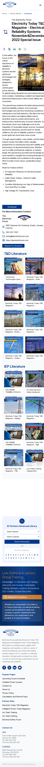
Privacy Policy (8, 693)
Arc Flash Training (9, 712)
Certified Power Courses (12, 682)
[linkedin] (14, 49)
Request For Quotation (13, 246)
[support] (20, 49)
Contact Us (7, 686)
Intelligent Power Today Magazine (16, 709)
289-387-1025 (12, 232)
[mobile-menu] (40, 5)
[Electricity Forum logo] (9, 5)
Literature (28, 13)
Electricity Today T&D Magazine (15, 705)
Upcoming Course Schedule (13, 678)
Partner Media (15, 13)
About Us (6, 689)
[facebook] (4, 49)
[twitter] (9, 49)
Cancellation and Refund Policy (15, 696)
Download (12, 207)
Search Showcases (22, 542)
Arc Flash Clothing (9, 716)
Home (4, 13)
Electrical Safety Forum (11, 719)
